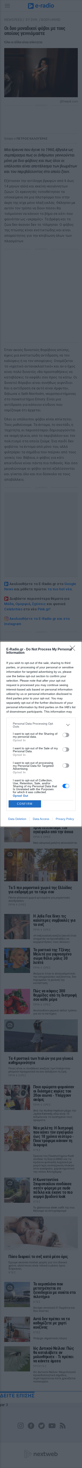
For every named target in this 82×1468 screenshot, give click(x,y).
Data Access (41, 819)
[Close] (74, 650)
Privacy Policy (65, 819)
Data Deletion (17, 819)
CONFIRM (25, 803)
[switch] (65, 735)
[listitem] (41, 725)
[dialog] (41, 734)
